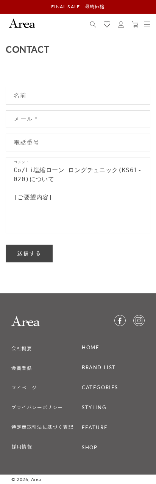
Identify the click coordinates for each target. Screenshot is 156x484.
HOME (90, 347)
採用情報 (21, 447)
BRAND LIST (99, 367)
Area (36, 479)
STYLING (94, 407)
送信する (29, 253)
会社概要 (21, 348)
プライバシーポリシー (37, 407)
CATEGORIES (100, 387)
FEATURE (95, 427)
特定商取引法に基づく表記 (42, 427)
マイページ (24, 388)
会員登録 (21, 368)
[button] (93, 24)
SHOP (89, 447)
